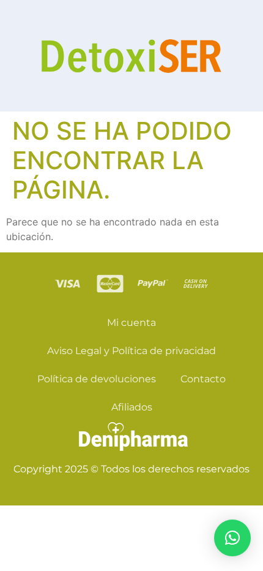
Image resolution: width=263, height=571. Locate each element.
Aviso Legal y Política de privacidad (131, 351)
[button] (232, 538)
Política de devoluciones (96, 379)
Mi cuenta (131, 322)
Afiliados (131, 407)
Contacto (203, 379)
